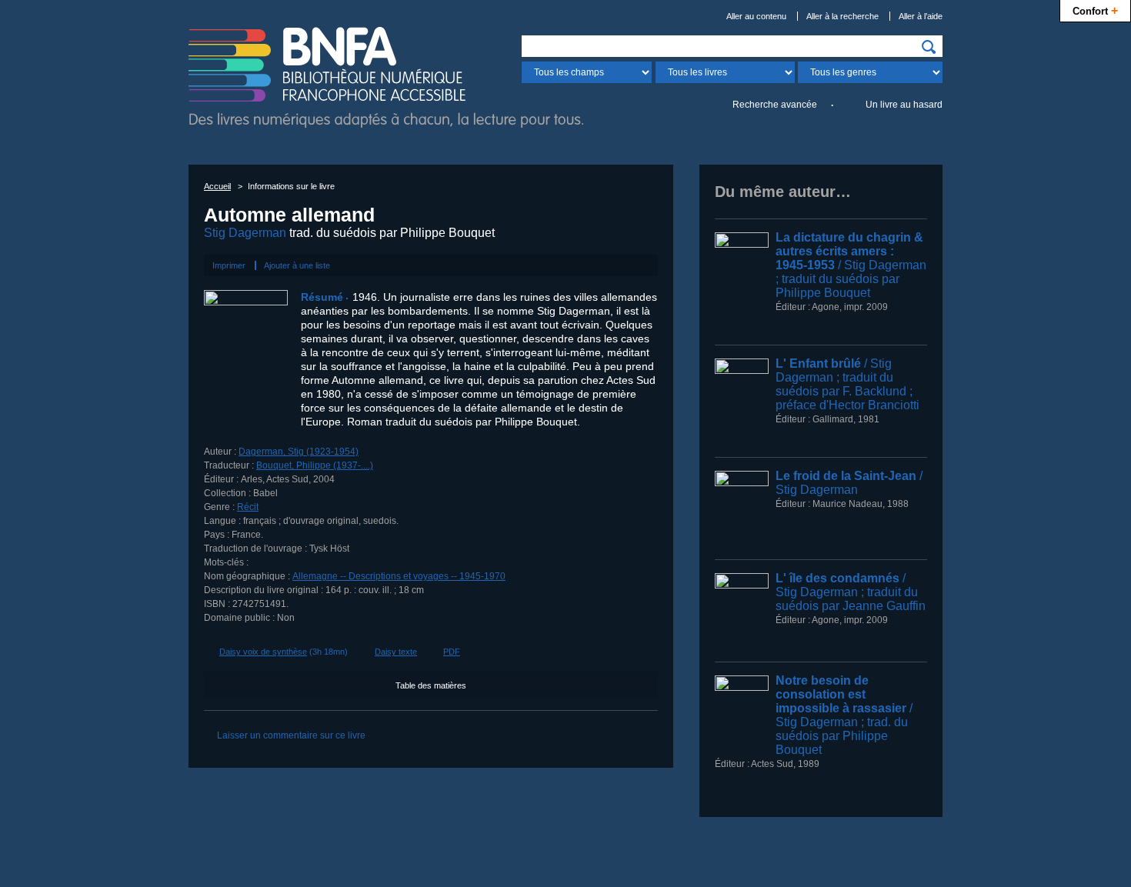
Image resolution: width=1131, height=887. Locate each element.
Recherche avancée (774, 104)
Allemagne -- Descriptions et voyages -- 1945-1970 (398, 576)
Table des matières (430, 685)
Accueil (217, 186)
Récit (248, 507)
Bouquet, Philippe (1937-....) (314, 465)
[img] (929, 47)
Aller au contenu (756, 16)
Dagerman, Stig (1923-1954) (299, 451)
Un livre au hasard (904, 104)
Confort (1095, 10)
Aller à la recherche (842, 16)
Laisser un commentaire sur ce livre (291, 735)
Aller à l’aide (920, 16)
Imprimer (228, 265)
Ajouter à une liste (297, 265)
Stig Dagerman (245, 232)
